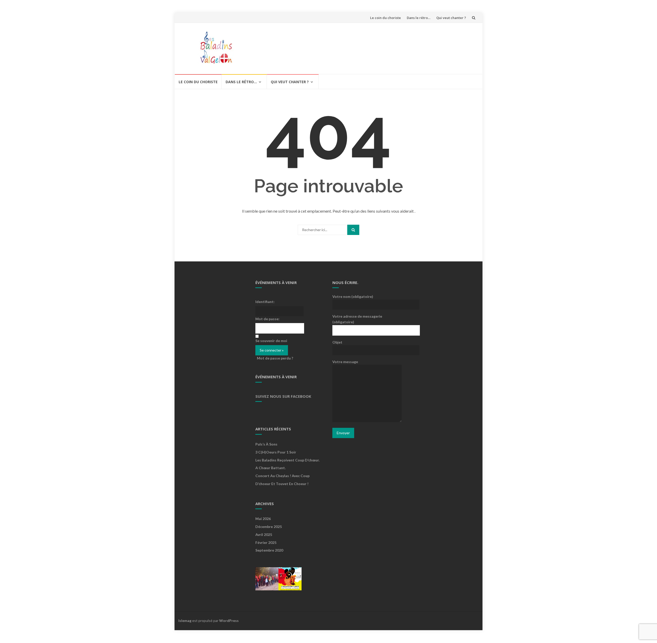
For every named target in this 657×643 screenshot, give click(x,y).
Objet (337, 342)
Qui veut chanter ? (451, 17)
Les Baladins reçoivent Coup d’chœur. (287, 460)
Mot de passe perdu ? (275, 358)
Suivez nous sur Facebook (283, 396)
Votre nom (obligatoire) (352, 296)
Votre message (345, 362)
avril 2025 (263, 534)
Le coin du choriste (385, 17)
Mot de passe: (267, 319)
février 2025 (265, 542)
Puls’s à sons (266, 444)
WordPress (229, 620)
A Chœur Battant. (270, 468)
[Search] (353, 230)
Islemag (184, 620)
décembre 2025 (268, 526)
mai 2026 (263, 518)
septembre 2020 (269, 550)
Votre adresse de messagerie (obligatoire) (357, 319)
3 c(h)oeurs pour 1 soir (275, 452)
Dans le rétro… (418, 17)
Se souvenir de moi (271, 340)
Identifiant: (265, 301)
